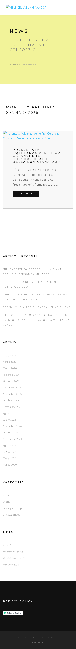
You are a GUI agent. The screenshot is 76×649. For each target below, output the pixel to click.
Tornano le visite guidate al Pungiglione (37, 307)
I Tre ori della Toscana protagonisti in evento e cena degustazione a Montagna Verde (36, 319)
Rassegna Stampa (13, 508)
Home (14, 64)
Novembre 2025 (12, 394)
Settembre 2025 (12, 407)
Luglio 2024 (9, 452)
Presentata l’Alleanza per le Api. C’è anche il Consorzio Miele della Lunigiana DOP (38, 156)
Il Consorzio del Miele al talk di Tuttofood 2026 (29, 284)
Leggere (29, 193)
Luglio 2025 (9, 419)
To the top (35, 642)
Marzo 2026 (10, 368)
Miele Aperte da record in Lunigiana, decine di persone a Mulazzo (33, 272)
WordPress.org (11, 564)
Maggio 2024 (10, 458)
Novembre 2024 (12, 426)
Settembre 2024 (12, 439)
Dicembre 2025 (12, 387)
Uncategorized (11, 514)
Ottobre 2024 (11, 432)
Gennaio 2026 (11, 381)
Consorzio (9, 495)
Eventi (6, 501)
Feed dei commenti (13, 558)
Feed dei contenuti (13, 551)
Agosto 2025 (10, 413)
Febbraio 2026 (11, 374)
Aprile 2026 (9, 361)
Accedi (6, 545)
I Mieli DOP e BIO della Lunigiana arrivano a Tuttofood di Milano (38, 297)
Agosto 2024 (10, 445)
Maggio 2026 (10, 355)
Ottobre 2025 (11, 400)
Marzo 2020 (10, 464)
